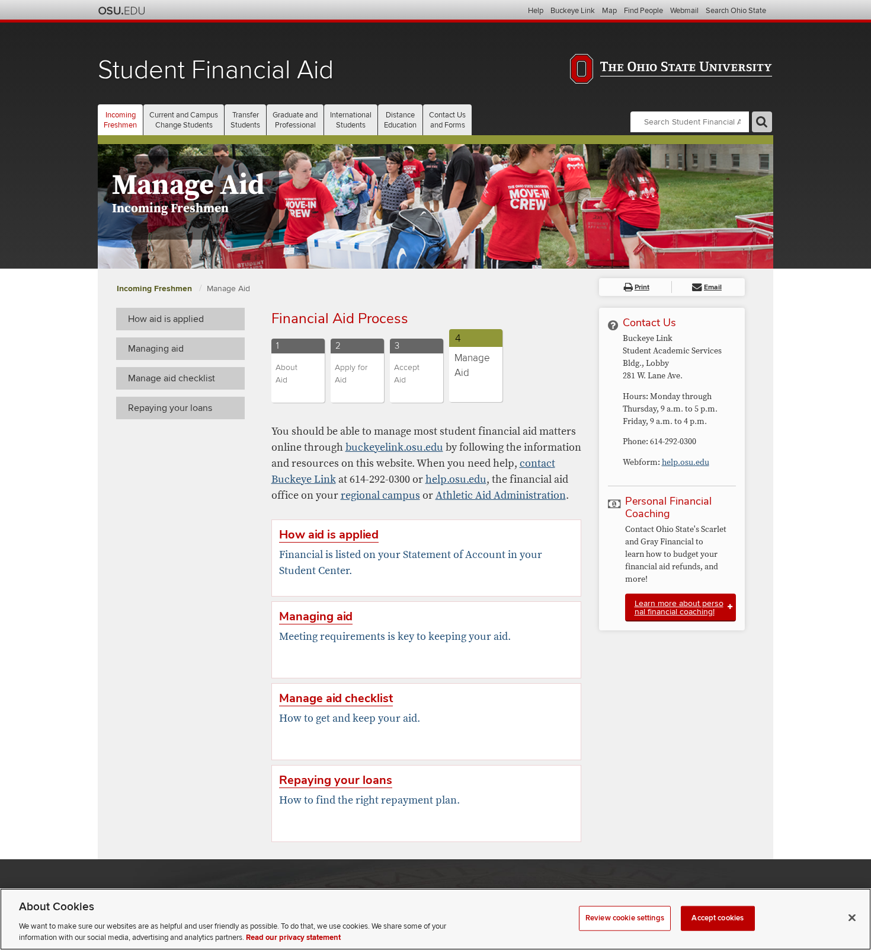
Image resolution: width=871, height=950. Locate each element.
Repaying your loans (170, 408)
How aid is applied (166, 319)
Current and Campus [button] (183, 119)
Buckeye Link (572, 10)
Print (642, 287)
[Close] (852, 918)
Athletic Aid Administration (501, 495)
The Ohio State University (121, 10)
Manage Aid (228, 288)
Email (713, 287)
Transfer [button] (245, 119)
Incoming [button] (120, 119)
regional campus (380, 495)
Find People (643, 10)
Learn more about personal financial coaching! (679, 607)
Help (535, 10)
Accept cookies (717, 918)
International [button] (351, 119)
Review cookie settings (624, 918)
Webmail (684, 10)
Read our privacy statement (293, 937)
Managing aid (156, 349)
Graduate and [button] (295, 119)
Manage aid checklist (171, 378)
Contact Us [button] (447, 119)
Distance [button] (400, 119)
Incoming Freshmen (155, 288)
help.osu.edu (455, 479)
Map (609, 10)
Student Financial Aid (216, 70)
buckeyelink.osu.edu (394, 447)
